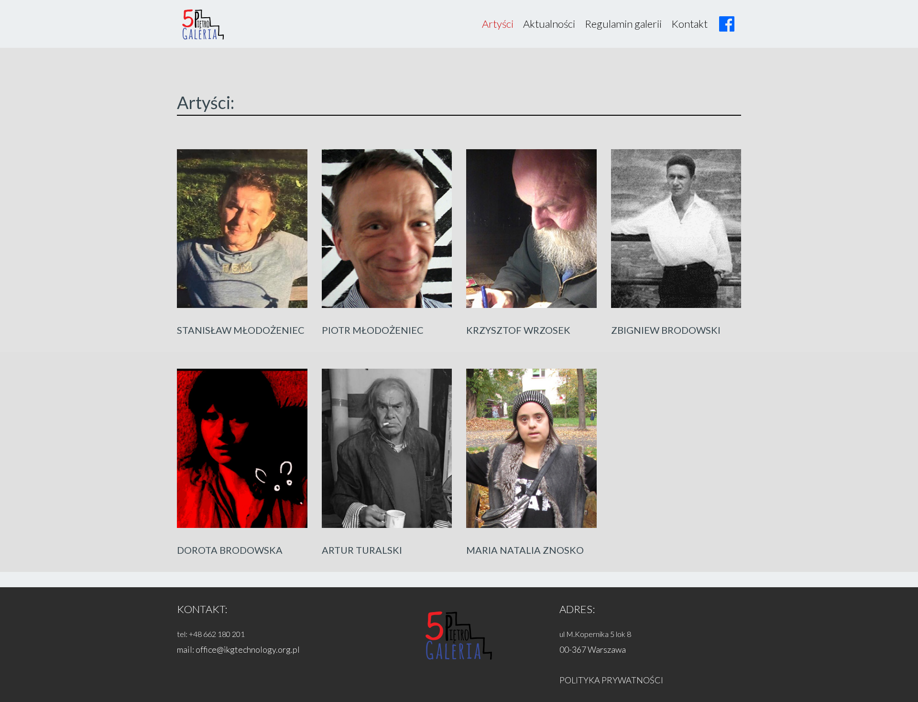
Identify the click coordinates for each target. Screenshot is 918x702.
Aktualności (549, 23)
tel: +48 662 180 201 (211, 633)
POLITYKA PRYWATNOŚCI (611, 680)
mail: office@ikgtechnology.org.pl (238, 649)
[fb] (726, 24)
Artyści (498, 23)
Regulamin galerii (623, 23)
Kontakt (689, 23)
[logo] (203, 24)
